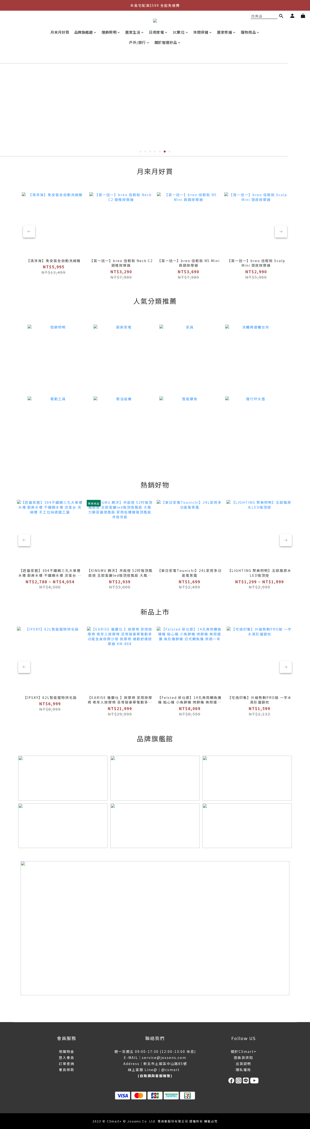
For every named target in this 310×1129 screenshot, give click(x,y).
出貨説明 (243, 1063)
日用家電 (156, 32)
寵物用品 (248, 32)
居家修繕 (224, 32)
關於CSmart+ (243, 1051)
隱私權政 (243, 1069)
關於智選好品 (166, 42)
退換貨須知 (243, 1057)
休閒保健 (200, 32)
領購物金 (66, 1051)
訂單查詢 (66, 1063)
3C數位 (179, 32)
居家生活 (132, 32)
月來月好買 (59, 32)
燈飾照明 (108, 32)
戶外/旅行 (137, 42)
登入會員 (66, 1057)
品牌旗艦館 (83, 32)
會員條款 (66, 1069)
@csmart (170, 1069)
